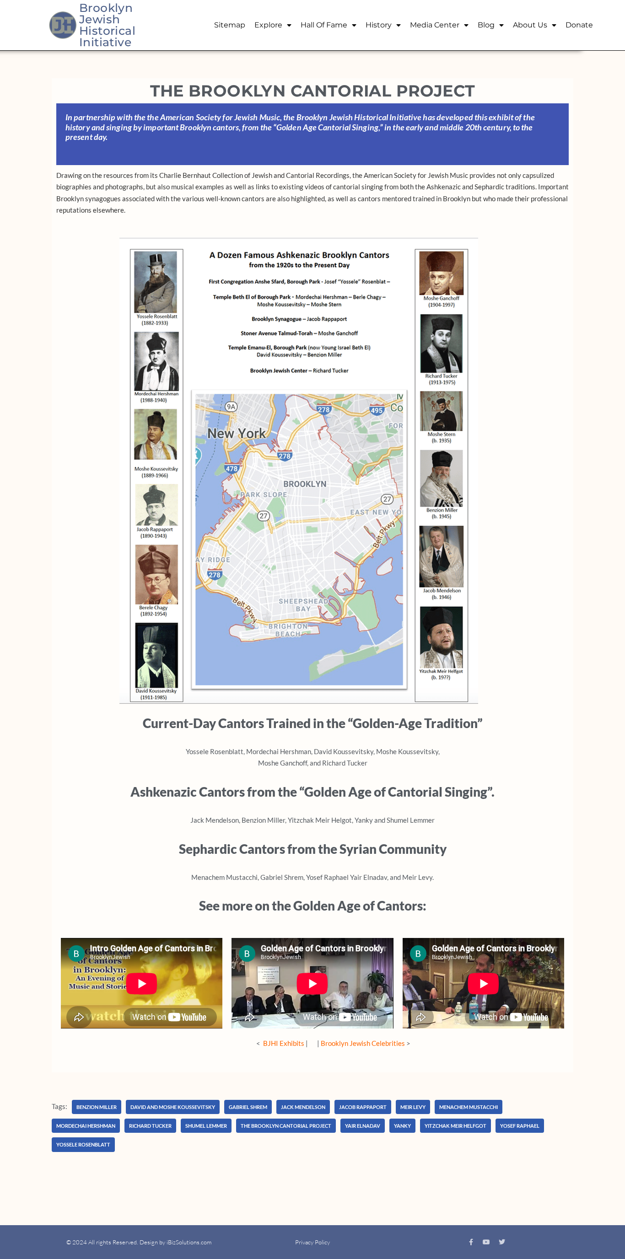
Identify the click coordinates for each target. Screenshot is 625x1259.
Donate (579, 25)
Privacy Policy (312, 1242)
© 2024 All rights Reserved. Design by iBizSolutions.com (138, 1242)
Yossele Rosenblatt (83, 1144)
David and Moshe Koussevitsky (172, 1107)
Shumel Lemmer (206, 1126)
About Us (530, 25)
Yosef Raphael (519, 1126)
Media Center (434, 25)
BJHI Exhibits (283, 1043)
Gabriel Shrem (248, 1107)
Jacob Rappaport (363, 1107)
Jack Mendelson (303, 1107)
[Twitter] (502, 1242)
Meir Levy (413, 1107)
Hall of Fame (324, 25)
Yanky (402, 1126)
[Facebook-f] (471, 1242)
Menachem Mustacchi (468, 1107)
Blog (486, 25)
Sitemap (229, 25)
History (379, 25)
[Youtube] (486, 1242)
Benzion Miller (96, 1107)
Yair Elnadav (362, 1126)
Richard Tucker (150, 1126)
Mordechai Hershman (85, 1126)
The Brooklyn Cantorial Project (286, 1126)
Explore (268, 25)
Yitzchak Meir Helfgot (455, 1126)
